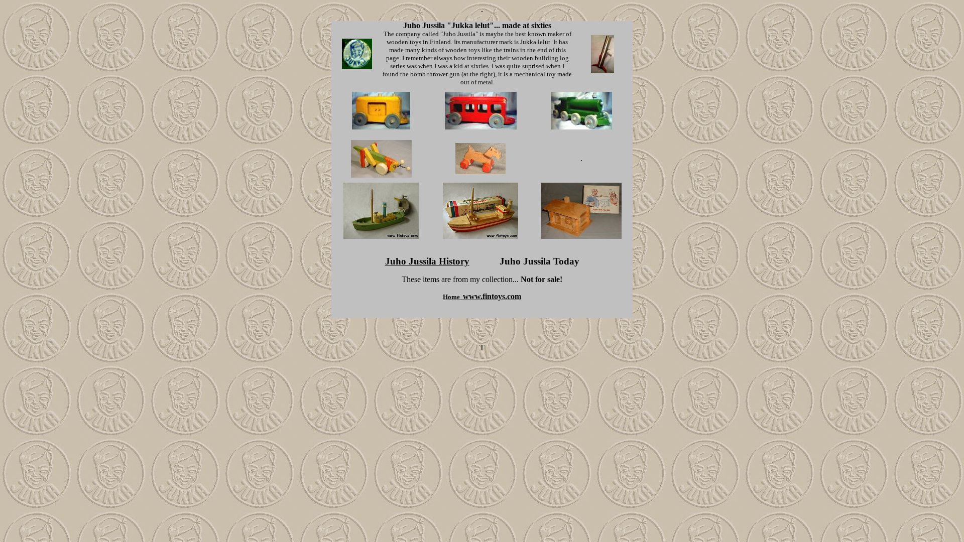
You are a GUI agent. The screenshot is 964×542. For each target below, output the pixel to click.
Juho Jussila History (427, 261)
